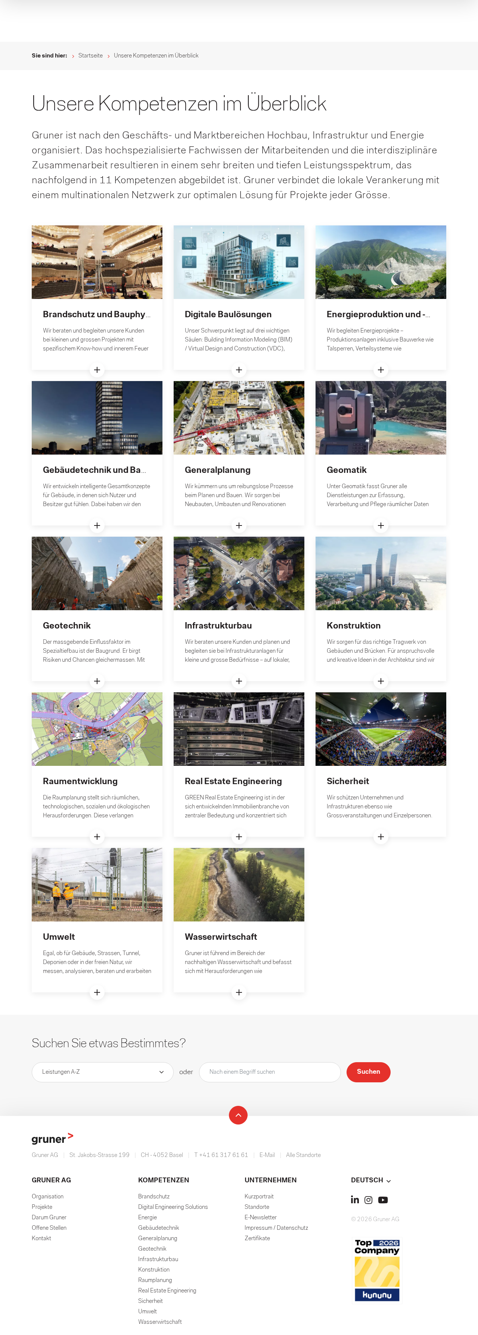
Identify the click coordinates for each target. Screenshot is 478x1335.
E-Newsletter (261, 1217)
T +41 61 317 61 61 (221, 1155)
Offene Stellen (49, 1228)
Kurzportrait (259, 1197)
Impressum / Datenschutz (276, 1228)
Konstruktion (154, 1270)
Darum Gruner (49, 1217)
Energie (147, 1217)
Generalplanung (157, 1238)
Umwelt (147, 1311)
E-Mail (267, 1155)
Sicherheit (150, 1301)
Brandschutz (154, 1197)
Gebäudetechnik (158, 1228)
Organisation (47, 1197)
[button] (398, 1181)
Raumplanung (155, 1280)
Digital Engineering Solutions (173, 1207)
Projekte (42, 1207)
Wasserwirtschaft (160, 1322)
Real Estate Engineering (167, 1291)
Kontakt (41, 1238)
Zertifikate (257, 1238)
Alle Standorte (303, 1155)
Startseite (90, 56)
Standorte (257, 1207)
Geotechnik (152, 1249)
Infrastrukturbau (158, 1259)
